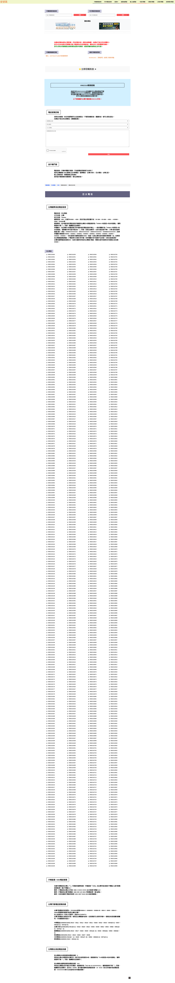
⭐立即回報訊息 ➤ (87, 69)
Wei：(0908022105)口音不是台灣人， (57, 56)
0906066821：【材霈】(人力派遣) (99, 57)
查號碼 (3, 1)
